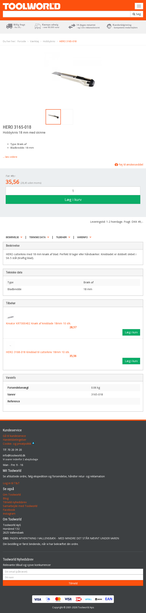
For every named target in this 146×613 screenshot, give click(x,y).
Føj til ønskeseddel (130, 164)
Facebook (9, 510)
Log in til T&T (11, 483)
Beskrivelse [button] (12, 237)
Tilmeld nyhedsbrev (15, 502)
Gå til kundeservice (14, 436)
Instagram (9, 513)
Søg (138, 14)
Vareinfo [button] (82, 237)
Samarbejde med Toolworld (20, 506)
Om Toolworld (12, 494)
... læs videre (10, 156)
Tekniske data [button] (37, 237)
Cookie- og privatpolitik (17, 443)
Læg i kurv (73, 199)
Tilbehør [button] (61, 237)
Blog (6, 498)
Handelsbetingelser (14, 439)
